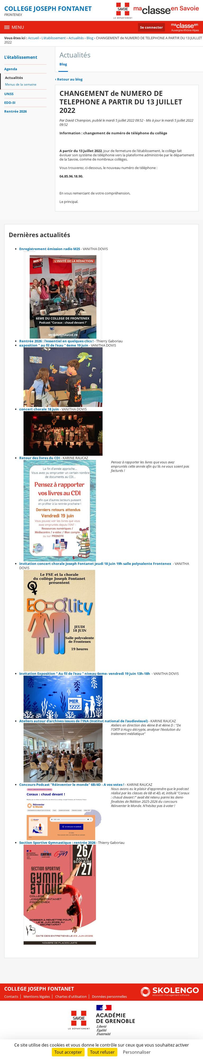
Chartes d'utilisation (71, 996)
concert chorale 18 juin (39, 409)
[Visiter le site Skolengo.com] (170, 995)
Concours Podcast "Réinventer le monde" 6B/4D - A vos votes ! (71, 784)
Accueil (33, 38)
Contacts (11, 996)
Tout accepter (68, 1052)
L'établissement (53, 38)
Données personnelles (109, 996)
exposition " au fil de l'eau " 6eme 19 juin (53, 345)
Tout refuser (102, 1052)
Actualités (76, 38)
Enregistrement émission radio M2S (49, 248)
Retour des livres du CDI (39, 457)
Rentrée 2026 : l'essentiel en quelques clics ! (56, 341)
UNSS (8, 93)
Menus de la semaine (20, 84)
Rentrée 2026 (15, 111)
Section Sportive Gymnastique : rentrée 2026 (57, 842)
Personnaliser (137, 1052)
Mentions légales (37, 996)
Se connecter (151, 27)
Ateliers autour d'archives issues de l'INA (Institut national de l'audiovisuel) (83, 721)
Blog (89, 38)
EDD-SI (9, 102)
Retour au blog (68, 79)
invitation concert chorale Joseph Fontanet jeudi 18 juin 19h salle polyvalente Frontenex (95, 563)
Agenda (10, 69)
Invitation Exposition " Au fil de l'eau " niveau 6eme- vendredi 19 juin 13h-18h (85, 673)
